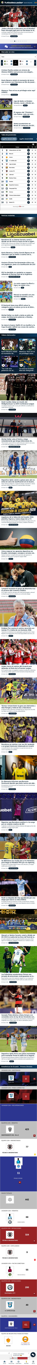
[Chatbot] (33, 1354)
